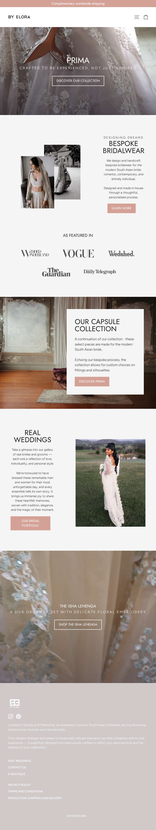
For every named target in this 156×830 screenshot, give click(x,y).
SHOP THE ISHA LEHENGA (78, 624)
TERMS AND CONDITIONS (25, 791)
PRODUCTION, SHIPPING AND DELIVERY (35, 798)
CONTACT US (17, 767)
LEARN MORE (121, 208)
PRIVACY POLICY (19, 784)
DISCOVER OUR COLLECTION (78, 80)
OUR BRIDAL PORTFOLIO (30, 523)
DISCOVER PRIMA (92, 381)
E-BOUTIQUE (16, 774)
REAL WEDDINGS (19, 760)
